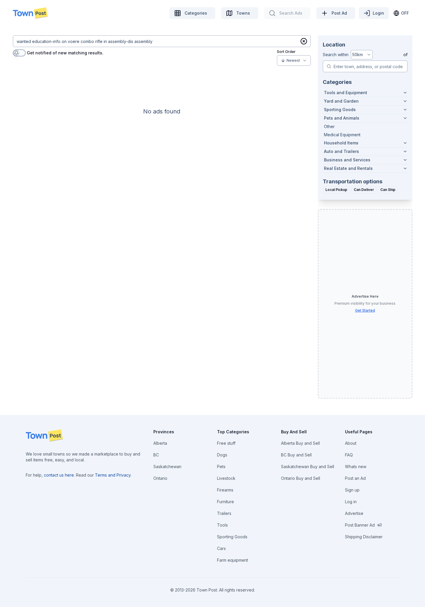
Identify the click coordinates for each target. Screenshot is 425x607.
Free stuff (226, 443)
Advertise (354, 513)
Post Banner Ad (360, 524)
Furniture (225, 501)
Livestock (226, 478)
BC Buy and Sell (296, 454)
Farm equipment (232, 560)
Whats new (355, 466)
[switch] (19, 52)
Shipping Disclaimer (364, 536)
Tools (222, 524)
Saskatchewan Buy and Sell (307, 466)
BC (156, 454)
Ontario (160, 478)
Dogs (222, 454)
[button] (303, 41)
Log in (351, 501)
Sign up (352, 489)
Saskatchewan (167, 466)
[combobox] (294, 60)
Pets (221, 466)
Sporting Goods (232, 536)
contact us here (59, 475)
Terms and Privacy (113, 475)
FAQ (349, 454)
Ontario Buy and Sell (300, 478)
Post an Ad (355, 478)
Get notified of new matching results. (65, 52)
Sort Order (286, 51)
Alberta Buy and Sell (300, 443)
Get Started (365, 310)
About (350, 443)
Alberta (160, 443)
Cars (221, 548)
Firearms (225, 489)
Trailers (224, 513)
